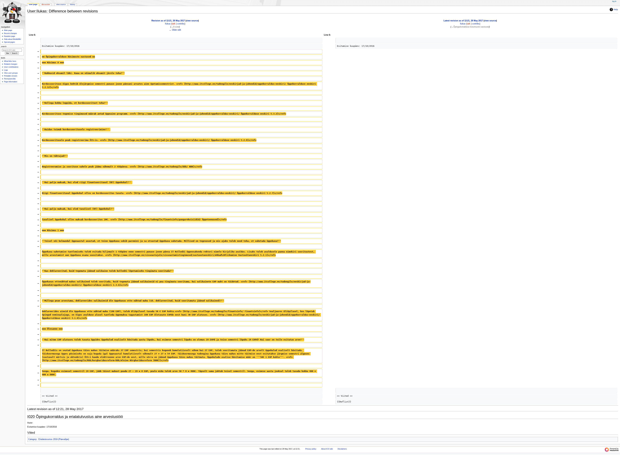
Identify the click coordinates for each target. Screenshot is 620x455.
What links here (10, 61)
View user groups (11, 73)
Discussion (45, 4)
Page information (10, 82)
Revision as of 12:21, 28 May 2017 (168, 21)
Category (32, 439)
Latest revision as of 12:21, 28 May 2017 (463, 21)
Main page (8, 30)
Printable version (10, 76)
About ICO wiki (327, 449)
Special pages (9, 42)
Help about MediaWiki (12, 39)
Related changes (10, 64)
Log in (614, 1)
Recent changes (10, 33)
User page (33, 4)
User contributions (11, 67)
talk (173, 24)
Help (616, 9)
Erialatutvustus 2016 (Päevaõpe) (53, 439)
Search (3, 46)
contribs (181, 24)
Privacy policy (310, 449)
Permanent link (10, 79)
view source (192, 21)
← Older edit (175, 30)
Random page (9, 36)
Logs (6, 70)
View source (61, 4)
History (72, 4)
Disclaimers (342, 449)
